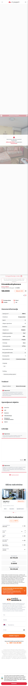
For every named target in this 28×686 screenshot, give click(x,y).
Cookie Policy (22, 678)
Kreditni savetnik (7, 603)
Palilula (7, 286)
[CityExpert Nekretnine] (14, 2)
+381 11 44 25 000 (14, 643)
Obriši (23, 526)
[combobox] (16, 625)
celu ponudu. (14, 143)
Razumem (14, 683)
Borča (3, 286)
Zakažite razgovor (14, 635)
